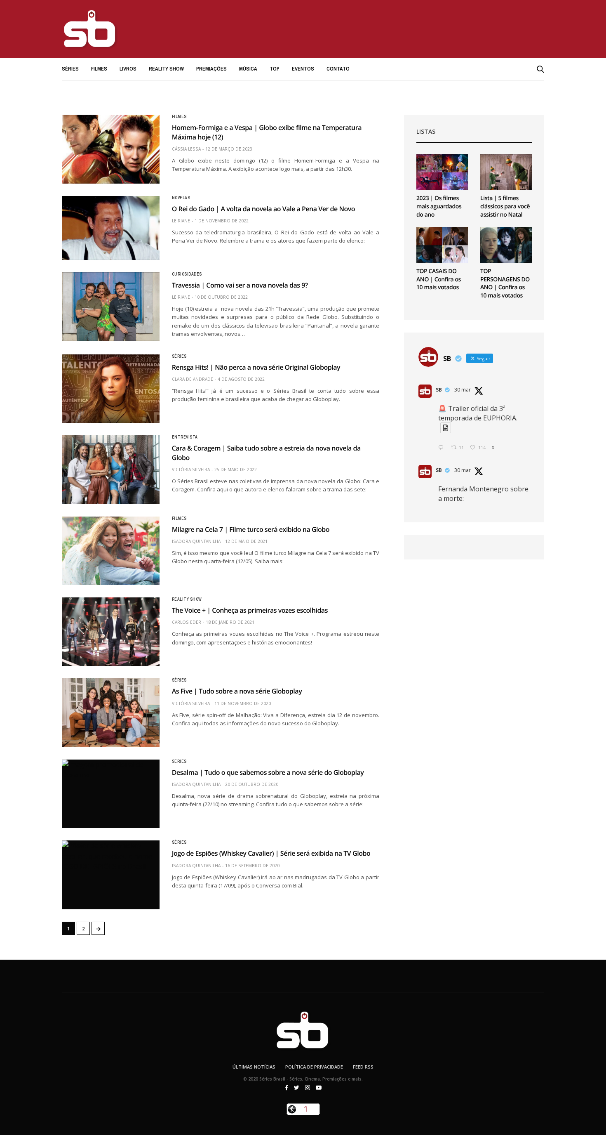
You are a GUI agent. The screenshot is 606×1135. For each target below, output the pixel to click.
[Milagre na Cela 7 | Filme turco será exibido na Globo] (111, 551)
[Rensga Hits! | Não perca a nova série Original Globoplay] (111, 388)
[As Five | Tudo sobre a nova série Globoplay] (111, 712)
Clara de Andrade (192, 379)
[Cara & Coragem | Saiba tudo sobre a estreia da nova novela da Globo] (111, 469)
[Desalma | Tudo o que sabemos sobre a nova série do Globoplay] (111, 794)
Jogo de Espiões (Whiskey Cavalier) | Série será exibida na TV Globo (271, 853)
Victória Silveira (191, 469)
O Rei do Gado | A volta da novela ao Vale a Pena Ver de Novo (263, 208)
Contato (338, 68)
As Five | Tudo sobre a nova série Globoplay (237, 691)
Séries (70, 68)
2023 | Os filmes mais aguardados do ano (438, 206)
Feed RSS (363, 1067)
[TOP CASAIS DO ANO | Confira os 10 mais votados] (442, 245)
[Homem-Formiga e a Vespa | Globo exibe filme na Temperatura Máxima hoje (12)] (111, 149)
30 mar (462, 389)
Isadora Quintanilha (196, 541)
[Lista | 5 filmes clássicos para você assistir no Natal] (506, 172)
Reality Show (166, 68)
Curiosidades (187, 274)
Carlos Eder (186, 622)
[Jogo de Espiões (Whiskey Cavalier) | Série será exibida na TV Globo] (111, 874)
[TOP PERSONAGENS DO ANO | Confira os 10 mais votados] (506, 245)
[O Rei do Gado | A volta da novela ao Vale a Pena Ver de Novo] (111, 228)
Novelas (181, 198)
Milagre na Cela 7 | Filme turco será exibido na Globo (250, 529)
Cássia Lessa (186, 149)
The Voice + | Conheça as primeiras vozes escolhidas (250, 610)
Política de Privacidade (314, 1067)
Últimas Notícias (254, 1067)
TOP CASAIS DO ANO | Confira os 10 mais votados (438, 279)
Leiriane (181, 221)
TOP (275, 68)
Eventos (303, 68)
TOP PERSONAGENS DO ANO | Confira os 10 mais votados (505, 283)
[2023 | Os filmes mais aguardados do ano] (442, 172)
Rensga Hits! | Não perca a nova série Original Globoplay (256, 367)
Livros (128, 68)
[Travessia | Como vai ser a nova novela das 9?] (111, 306)
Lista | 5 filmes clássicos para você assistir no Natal (505, 206)
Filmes (99, 68)
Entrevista (185, 437)
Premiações (211, 68)
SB (439, 389)
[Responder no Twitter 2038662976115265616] (442, 448)
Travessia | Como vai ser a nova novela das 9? (240, 285)
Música (248, 68)
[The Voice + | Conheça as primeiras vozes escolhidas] (111, 631)
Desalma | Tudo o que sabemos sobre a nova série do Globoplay (268, 772)
